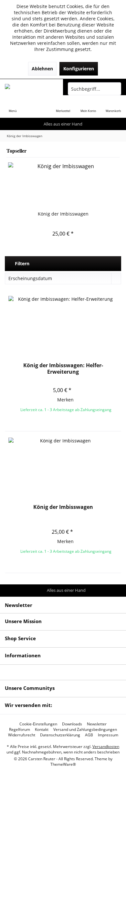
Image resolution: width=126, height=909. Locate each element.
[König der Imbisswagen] (63, 184)
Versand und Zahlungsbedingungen (85, 729)
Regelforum (19, 729)
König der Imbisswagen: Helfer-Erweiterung (63, 368)
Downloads (72, 724)
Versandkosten (105, 746)
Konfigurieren (78, 69)
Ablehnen (42, 69)
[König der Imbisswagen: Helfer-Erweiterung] (63, 328)
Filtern (21, 263)
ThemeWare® (63, 764)
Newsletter (97, 724)
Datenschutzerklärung (60, 735)
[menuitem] (12, 106)
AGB (89, 735)
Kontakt (41, 729)
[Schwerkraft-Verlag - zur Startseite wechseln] (31, 88)
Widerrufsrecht (21, 735)
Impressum (108, 735)
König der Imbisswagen (63, 214)
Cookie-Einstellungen (38, 724)
